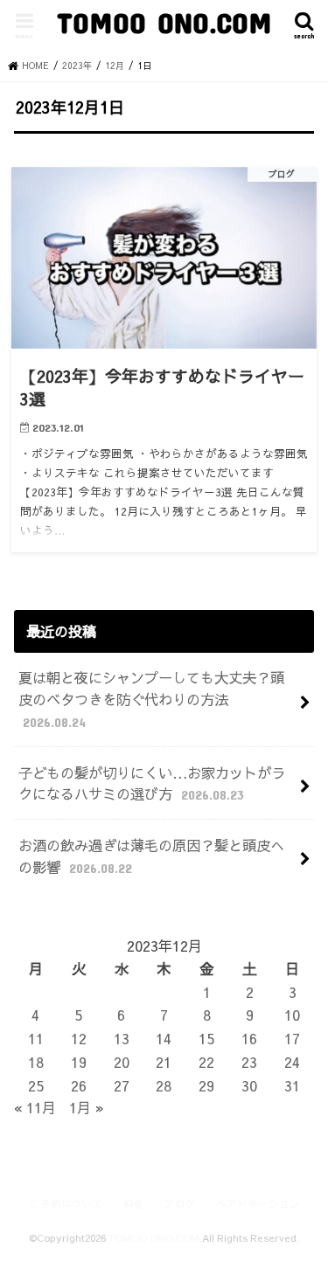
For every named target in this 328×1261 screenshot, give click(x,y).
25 (36, 1085)
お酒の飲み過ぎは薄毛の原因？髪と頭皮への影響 (151, 855)
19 (79, 1061)
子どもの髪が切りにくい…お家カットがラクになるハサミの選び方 (151, 783)
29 (206, 1085)
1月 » (86, 1107)
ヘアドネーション (258, 1203)
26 (79, 1085)
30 (249, 1085)
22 (206, 1061)
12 (79, 1038)
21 (163, 1061)
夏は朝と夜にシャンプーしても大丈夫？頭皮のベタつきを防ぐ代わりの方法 (151, 698)
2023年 (77, 65)
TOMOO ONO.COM (164, 22)
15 (206, 1038)
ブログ (180, 1203)
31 (292, 1085)
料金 (133, 1203)
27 (121, 1085)
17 (292, 1038)
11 (36, 1038)
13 (121, 1038)
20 (121, 1061)
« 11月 (35, 1107)
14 (163, 1038)
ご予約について (66, 1203)
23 (249, 1061)
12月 (114, 65)
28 (163, 1085)
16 (249, 1038)
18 (36, 1061)
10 (292, 1014)
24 (292, 1061)
